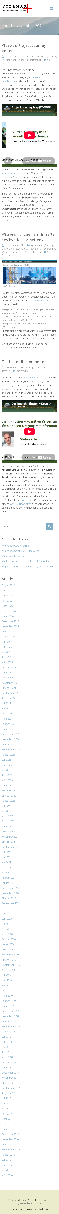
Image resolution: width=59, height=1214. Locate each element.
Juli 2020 (6, 913)
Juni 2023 (7, 765)
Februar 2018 (9, 1062)
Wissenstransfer (33, 60)
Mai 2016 (6, 1170)
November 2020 (10, 893)
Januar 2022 (8, 826)
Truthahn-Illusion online (24, 361)
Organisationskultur (18, 248)
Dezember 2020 (10, 888)
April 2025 (7, 657)
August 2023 (8, 754)
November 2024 (10, 682)
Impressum (18, 1209)
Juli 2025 (6, 641)
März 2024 (7, 718)
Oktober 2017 (9, 1083)
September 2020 (11, 903)
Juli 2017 (6, 1098)
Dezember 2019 (10, 949)
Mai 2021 (6, 862)
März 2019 (7, 995)
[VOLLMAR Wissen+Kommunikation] (17, 5)
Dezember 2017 (10, 1072)
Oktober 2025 (9, 631)
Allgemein (35, 56)
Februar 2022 (9, 821)
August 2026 (8, 585)
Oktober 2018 (9, 1021)
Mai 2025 (6, 652)
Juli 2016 (6, 1159)
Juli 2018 (6, 1036)
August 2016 (8, 1154)
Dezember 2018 (10, 1011)
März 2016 (7, 1175)
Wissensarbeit (49, 248)
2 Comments (22, 371)
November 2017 (10, 1077)
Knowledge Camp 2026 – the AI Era (20, 551)
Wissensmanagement (13, 60)
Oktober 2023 (9, 744)
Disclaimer (43, 1209)
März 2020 (7, 934)
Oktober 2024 (9, 688)
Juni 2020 (7, 918)
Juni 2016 (7, 1165)
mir (8, 220)
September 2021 (11, 847)
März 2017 (7, 1118)
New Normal (41, 300)
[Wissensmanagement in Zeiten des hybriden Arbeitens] (29, 262)
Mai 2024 (6, 708)
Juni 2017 (7, 1103)
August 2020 (8, 908)
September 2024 (11, 693)
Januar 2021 (8, 882)
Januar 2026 (8, 616)
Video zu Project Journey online (24, 48)
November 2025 (10, 626)
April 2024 (7, 713)
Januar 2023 (8, 785)
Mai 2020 (6, 923)
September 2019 (11, 965)
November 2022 (10, 790)
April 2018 (7, 1052)
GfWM (5, 248)
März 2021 (7, 872)
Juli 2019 (6, 975)
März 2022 (7, 816)
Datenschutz (30, 1209)
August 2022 (8, 800)
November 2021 (10, 836)
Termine (52, 56)
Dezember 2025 (10, 621)
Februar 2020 (9, 939)
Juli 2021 (6, 852)
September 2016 (11, 1149)
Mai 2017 (6, 1108)
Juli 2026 (6, 590)
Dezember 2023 (10, 734)
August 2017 (8, 1093)
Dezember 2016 (10, 1134)
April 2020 (7, 929)
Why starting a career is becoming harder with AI (27, 566)
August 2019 (8, 970)
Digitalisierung (37, 245)
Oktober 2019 (9, 959)
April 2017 (7, 1113)
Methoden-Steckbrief (13, 173)
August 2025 (8, 636)
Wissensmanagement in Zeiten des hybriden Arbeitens (29, 237)
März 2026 (7, 605)
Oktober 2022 (9, 795)
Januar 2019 (8, 1006)
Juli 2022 (6, 806)
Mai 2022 (6, 811)
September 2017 (11, 1088)
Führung (49, 245)
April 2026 (7, 600)
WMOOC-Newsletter (20, 504)
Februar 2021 (9, 877)
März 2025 (7, 662)
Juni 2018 (7, 1042)
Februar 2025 (9, 667)
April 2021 (7, 867)
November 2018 (10, 1016)
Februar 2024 (9, 724)
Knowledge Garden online (15, 545)
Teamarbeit (35, 248)
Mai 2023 (6, 770)
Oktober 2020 (9, 898)
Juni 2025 (7, 647)
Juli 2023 (6, 759)
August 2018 (8, 1031)
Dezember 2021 (10, 831)
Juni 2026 (7, 595)
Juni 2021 (7, 857)
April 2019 (7, 990)
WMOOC (38, 73)
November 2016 (10, 1139)
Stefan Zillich (28, 377)
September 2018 (11, 1026)
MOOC (44, 56)
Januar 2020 (8, 944)
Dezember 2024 (10, 677)
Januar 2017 (8, 1129)
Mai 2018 (6, 1047)
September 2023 (11, 749)
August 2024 (8, 698)
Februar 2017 (9, 1124)
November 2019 (10, 954)
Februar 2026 (9, 611)
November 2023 (10, 739)
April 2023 (7, 775)
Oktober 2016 (9, 1144)
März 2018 (7, 1057)
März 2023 (7, 780)
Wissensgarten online (13, 556)
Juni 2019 (7, 980)
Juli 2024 (6, 703)
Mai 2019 (6, 985)
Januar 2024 (8, 729)
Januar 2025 (8, 672)
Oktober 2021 (9, 841)
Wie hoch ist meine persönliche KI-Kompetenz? (27, 561)
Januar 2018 (8, 1067)
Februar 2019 (9, 1001)
